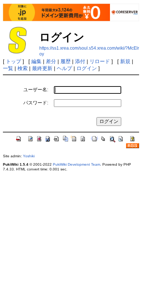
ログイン (86, 68)
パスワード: (35, 102)
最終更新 (42, 68)
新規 (125, 61)
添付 (80, 61)
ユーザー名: (35, 89)
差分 (51, 61)
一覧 (8, 68)
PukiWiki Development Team (76, 164)
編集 (36, 61)
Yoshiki (29, 156)
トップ (13, 61)
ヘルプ (64, 68)
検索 (22, 68)
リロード (100, 61)
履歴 (65, 61)
